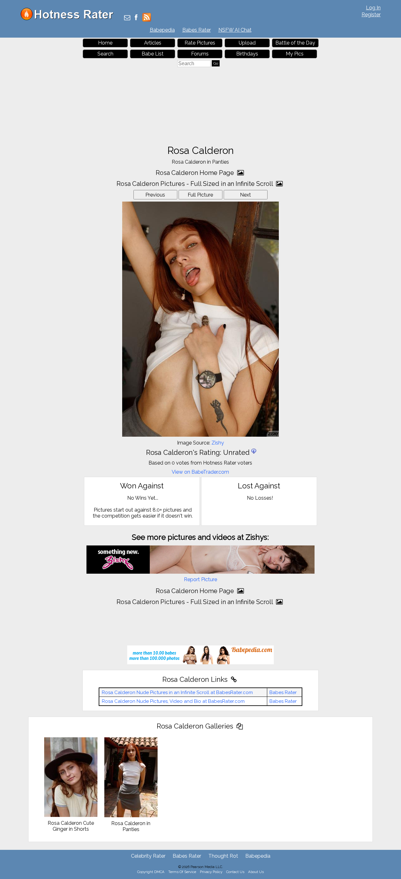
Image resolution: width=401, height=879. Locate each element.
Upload (247, 43)
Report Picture (200, 579)
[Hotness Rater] (69, 19)
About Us (256, 872)
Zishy (217, 443)
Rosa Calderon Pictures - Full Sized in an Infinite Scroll (195, 183)
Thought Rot (223, 856)
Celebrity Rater (148, 856)
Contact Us (235, 872)
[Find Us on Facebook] (136, 18)
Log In (373, 8)
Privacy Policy (211, 872)
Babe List (153, 54)
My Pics (295, 54)
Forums (200, 54)
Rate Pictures (200, 43)
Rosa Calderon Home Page (196, 172)
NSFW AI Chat (235, 30)
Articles (152, 43)
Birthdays (247, 54)
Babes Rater (196, 30)
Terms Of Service (182, 872)
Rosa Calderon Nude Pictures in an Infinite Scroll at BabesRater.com (177, 692)
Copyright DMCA (150, 872)
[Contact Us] (127, 18)
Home (105, 43)
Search (105, 54)
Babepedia (162, 30)
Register (371, 15)
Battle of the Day (295, 43)
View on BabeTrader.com (200, 472)
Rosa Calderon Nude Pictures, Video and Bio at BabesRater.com (173, 701)
